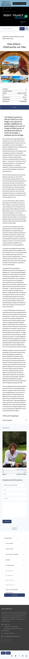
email (8, 653)
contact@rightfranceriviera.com (12, 636)
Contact (14, 107)
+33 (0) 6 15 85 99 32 (21, 469)
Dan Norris (6, 428)
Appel (3, 653)
